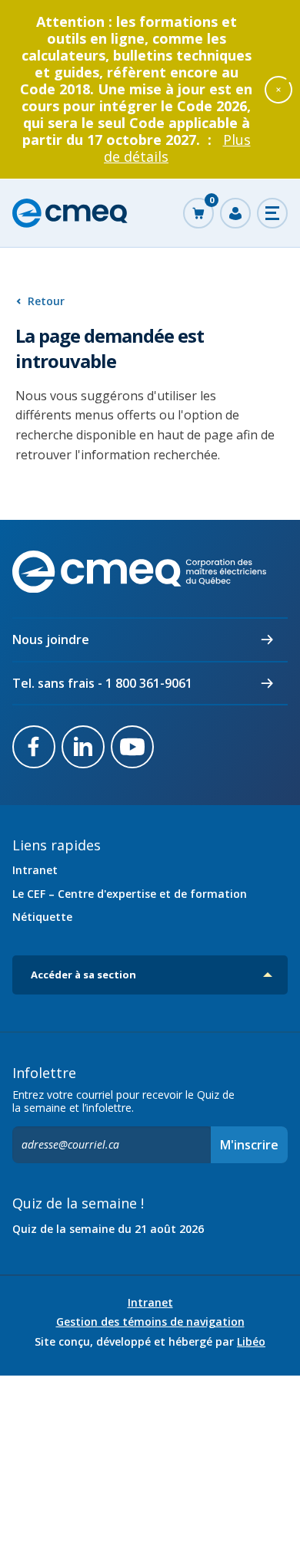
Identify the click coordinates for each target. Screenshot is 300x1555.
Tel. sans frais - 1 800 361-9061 (102, 683)
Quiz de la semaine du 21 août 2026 (108, 1228)
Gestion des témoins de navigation (150, 1322)
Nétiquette (42, 916)
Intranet (35, 870)
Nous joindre (50, 639)
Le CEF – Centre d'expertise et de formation (129, 893)
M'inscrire (249, 1144)
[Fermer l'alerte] (278, 89)
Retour (46, 301)
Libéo (251, 1341)
